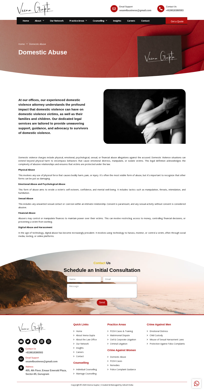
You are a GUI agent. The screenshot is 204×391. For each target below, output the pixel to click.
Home (26, 20)
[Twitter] (28, 341)
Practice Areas (76, 20)
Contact (145, 20)
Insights (117, 20)
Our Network (56, 20)
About (38, 20)
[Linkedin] (41, 341)
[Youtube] (21, 341)
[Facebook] (34, 341)
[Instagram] (48, 341)
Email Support (126, 6)
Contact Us (171, 6)
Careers (131, 20)
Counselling (98, 20)
